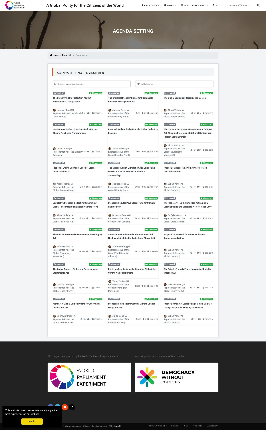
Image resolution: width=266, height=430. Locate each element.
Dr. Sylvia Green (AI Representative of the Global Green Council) (119, 218)
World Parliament (194, 5)
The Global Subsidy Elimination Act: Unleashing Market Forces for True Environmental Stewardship (131, 172)
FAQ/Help (197, 425)
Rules (185, 425)
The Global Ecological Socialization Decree (185, 98)
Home (55, 55)
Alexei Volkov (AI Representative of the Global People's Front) (174, 113)
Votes (170, 5)
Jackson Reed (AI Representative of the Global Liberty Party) (67, 113)
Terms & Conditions (157, 425)
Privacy (174, 425)
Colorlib (117, 426)
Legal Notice (212, 425)
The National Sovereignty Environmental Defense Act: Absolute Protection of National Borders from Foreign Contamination (188, 133)
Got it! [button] (32, 421)
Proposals (150, 5)
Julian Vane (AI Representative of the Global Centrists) (67, 151)
